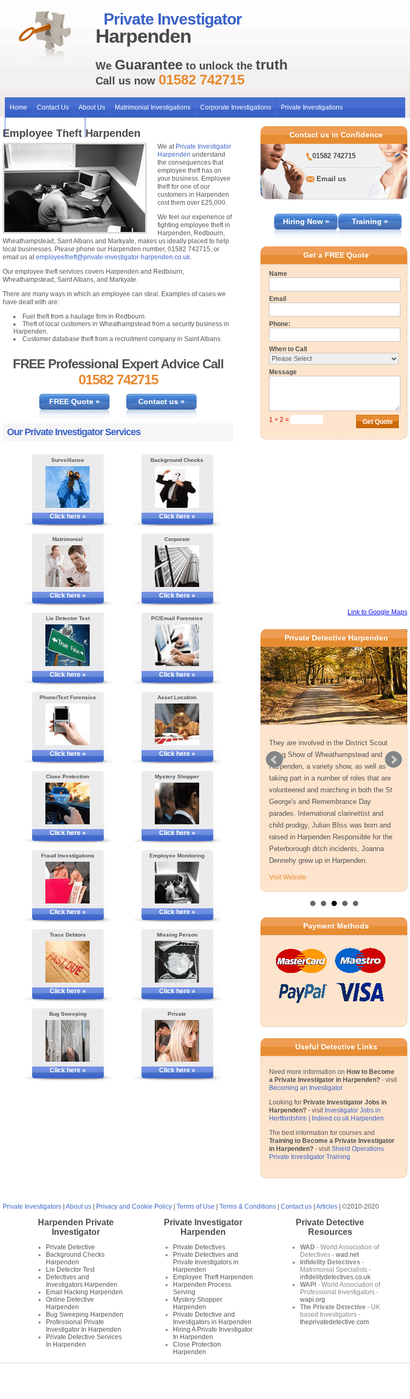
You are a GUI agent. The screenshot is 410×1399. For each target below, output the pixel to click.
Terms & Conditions (247, 1206)
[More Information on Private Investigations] (177, 1041)
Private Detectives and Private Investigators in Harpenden (206, 1262)
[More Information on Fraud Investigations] (67, 882)
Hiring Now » (306, 221)
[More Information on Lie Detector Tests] (67, 645)
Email (277, 299)
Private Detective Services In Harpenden (84, 1340)
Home (18, 107)
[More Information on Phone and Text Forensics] (67, 724)
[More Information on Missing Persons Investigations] (177, 962)
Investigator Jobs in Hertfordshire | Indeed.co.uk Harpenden (326, 1114)
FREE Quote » (74, 401)
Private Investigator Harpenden (203, 1227)
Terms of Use (196, 1206)
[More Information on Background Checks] (177, 487)
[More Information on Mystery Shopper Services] (177, 803)
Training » (370, 221)
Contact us (296, 1206)
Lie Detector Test (70, 1269)
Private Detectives (199, 1247)
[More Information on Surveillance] (67, 487)
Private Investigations (312, 107)
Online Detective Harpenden (70, 1303)
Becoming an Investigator (306, 1088)
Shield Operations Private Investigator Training (326, 1153)
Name (278, 273)
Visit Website (287, 877)
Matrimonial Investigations (153, 107)
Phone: (279, 324)
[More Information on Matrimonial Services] (67, 566)
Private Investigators (32, 1206)
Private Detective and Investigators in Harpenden (212, 1318)
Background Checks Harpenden (75, 1258)
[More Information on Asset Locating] (177, 724)
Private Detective (70, 1247)
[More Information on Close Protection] (67, 803)
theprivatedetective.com (334, 1322)
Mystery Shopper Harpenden (197, 1303)
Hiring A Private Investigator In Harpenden (213, 1333)
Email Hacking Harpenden (84, 1292)
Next (393, 759)
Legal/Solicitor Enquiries (45, 128)
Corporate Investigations (235, 107)
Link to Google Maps (377, 612)
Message (283, 372)
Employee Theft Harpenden (213, 1277)
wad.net (347, 1254)
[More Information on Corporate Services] (177, 566)
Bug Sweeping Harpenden (84, 1314)
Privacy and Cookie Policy (134, 1206)
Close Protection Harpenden (197, 1348)
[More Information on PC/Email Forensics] (177, 645)
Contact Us (53, 107)
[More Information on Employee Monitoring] (177, 882)
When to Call (288, 349)
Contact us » (161, 401)
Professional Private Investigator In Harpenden (83, 1325)
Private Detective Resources (330, 1227)
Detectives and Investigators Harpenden (81, 1280)
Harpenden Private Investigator (76, 1227)
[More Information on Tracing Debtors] (67, 962)
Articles (326, 1206)
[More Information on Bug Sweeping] (67, 1041)
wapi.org (312, 1299)
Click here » (68, 516)
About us (78, 1206)
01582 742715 (334, 156)
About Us (91, 107)
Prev (274, 759)
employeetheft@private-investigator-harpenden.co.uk (113, 257)
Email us (331, 179)
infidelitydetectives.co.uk (335, 1277)
